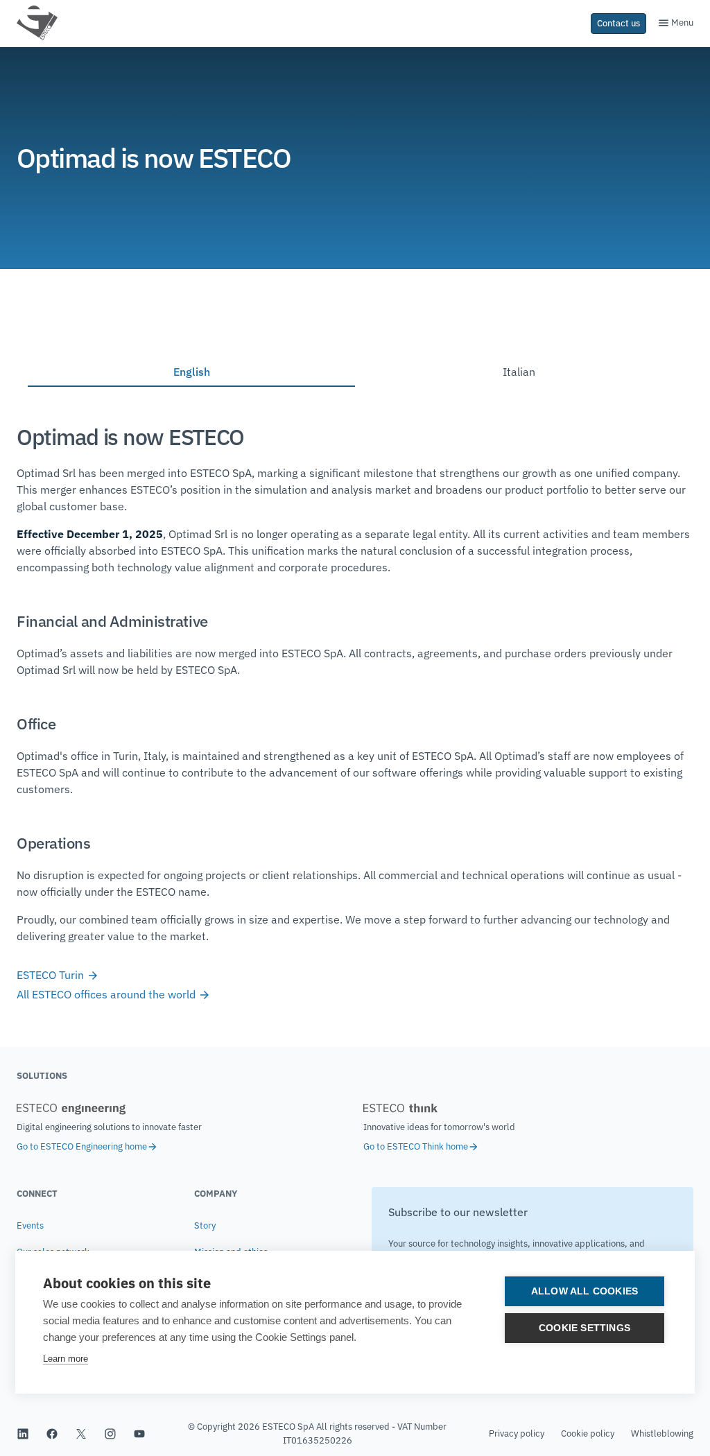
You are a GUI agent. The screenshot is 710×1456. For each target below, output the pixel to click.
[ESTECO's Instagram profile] (110, 1434)
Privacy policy (516, 1433)
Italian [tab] (519, 372)
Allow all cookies (584, 1291)
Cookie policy (587, 1433)
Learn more (65, 1358)
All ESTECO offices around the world (107, 994)
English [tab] (191, 372)
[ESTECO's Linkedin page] (23, 1434)
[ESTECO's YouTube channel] (139, 1434)
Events (30, 1225)
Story (205, 1225)
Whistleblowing (662, 1433)
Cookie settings (584, 1328)
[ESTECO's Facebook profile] (52, 1434)
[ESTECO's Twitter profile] (81, 1434)
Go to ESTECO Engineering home (82, 1146)
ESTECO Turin (52, 975)
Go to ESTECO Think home (415, 1146)
